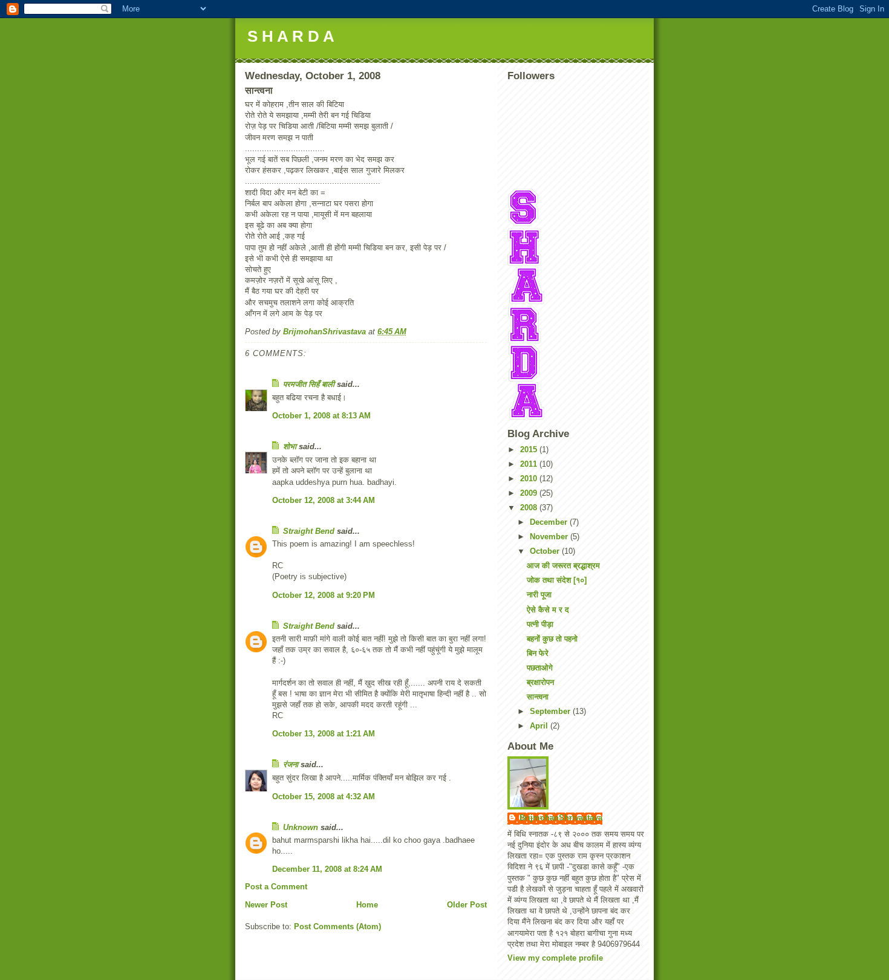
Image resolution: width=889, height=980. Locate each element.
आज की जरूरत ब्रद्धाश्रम (563, 565)
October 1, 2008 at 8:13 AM (321, 415)
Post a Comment (276, 886)
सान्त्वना (538, 696)
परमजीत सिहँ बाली (308, 384)
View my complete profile (555, 957)
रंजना (290, 764)
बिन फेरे (538, 653)
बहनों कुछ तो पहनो (552, 638)
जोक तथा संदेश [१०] (557, 580)
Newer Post (266, 904)
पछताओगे (540, 667)
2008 (529, 507)
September (551, 711)
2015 (529, 449)
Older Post (467, 904)
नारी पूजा (539, 594)
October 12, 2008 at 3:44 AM (323, 500)
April (540, 725)
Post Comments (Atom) (337, 926)
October (546, 551)
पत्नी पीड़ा (540, 624)
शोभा (289, 446)
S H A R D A (290, 36)
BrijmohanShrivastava (560, 817)
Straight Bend (308, 531)
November (550, 536)
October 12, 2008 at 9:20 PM (323, 595)
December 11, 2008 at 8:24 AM (327, 869)
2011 (529, 464)
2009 (529, 493)
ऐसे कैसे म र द (548, 609)
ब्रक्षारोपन (540, 682)
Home (367, 904)
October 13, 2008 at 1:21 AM (323, 733)
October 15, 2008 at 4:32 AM (323, 796)
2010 (529, 478)
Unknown (300, 827)
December (550, 522)
